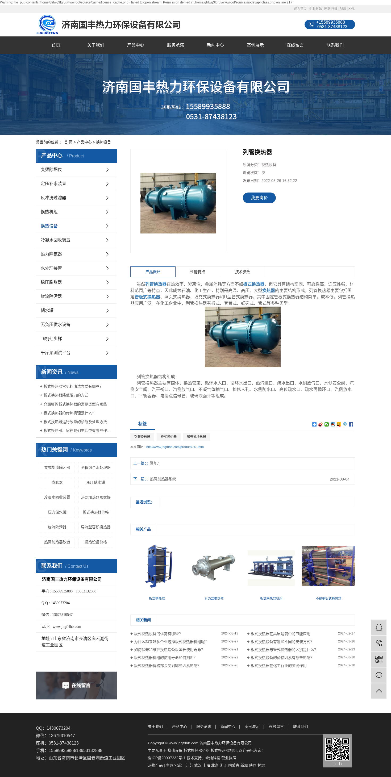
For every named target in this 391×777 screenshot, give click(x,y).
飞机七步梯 (51, 338)
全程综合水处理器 (96, 467)
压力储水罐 (57, 512)
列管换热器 (142, 437)
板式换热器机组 (224, 750)
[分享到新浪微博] (320, 424)
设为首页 (300, 9)
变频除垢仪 (51, 169)
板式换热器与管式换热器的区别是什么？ (284, 650)
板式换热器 (169, 437)
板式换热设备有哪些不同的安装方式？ (282, 642)
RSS (342, 9)
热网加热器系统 (163, 479)
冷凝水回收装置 (55, 240)
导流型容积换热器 (96, 527)
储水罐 (47, 310)
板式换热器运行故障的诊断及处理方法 (75, 422)
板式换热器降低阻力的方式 (66, 395)
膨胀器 (57, 482)
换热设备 (103, 142)
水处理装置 (51, 268)
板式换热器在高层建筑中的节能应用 (280, 634)
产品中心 (135, 45)
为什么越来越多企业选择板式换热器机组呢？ (171, 642)
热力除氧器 (51, 254)
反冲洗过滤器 (53, 197)
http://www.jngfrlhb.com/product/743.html (175, 447)
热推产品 (155, 765)
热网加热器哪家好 (96, 497)
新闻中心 (215, 45)
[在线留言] (378, 675)
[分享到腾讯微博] (345, 424)
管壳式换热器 (196, 437)
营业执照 (228, 758)
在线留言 (295, 45)
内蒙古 (233, 765)
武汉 (198, 765)
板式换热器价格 (96, 512)
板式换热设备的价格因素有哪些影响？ (282, 657)
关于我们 (95, 45)
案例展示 (255, 45)
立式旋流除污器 (57, 467)
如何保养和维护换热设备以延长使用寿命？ (169, 650)
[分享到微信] (327, 424)
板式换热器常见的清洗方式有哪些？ (73, 386)
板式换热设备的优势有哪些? (157, 634)
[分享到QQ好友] (333, 424)
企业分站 (315, 9)
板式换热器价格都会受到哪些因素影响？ (167, 665)
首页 (56, 45)
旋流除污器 (51, 296)
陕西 (252, 765)
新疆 (244, 765)
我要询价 (259, 197)
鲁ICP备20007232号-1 (167, 758)
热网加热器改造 (57, 542)
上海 (206, 765)
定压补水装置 (53, 183)
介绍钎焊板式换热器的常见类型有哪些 (75, 404)
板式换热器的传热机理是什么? (69, 413)
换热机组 (49, 212)
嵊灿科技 (212, 758)
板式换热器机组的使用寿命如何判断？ (165, 657)
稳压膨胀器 (51, 282)
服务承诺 (175, 45)
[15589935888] (378, 643)
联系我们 (335, 45)
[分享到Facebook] (351, 424)
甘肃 (261, 765)
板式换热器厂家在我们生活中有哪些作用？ (78, 430)
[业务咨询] (378, 627)
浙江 (223, 765)
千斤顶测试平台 (55, 352)
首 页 (68, 142)
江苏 (189, 765)
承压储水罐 (95, 482)
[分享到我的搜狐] (339, 424)
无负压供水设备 (55, 324)
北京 (215, 765)
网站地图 (330, 9)
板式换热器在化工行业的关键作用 (279, 665)
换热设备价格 (96, 542)
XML (351, 9)
